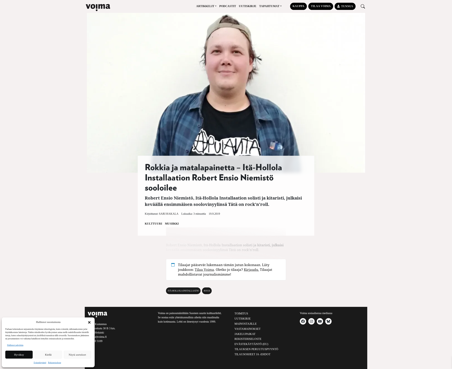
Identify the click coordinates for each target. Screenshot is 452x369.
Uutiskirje (247, 6)
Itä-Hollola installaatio (183, 291)
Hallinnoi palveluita (15, 345)
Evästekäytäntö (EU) (251, 344)
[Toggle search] (362, 6)
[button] (89, 322)
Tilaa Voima (321, 6)
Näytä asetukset (77, 354)
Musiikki (172, 223)
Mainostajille (245, 323)
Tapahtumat (269, 6)
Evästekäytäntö (40, 362)
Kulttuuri (153, 223)
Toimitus (241, 313)
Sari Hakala (169, 213)
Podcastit (227, 6)
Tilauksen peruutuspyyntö (256, 349)
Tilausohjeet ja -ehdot (252, 354)
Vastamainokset (247, 328)
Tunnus (347, 6)
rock (207, 291)
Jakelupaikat (244, 333)
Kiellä (48, 354)
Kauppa (298, 6)
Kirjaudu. (251, 269)
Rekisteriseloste (54, 362)
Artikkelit (205, 6)
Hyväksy (19, 354)
